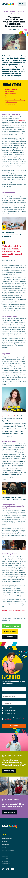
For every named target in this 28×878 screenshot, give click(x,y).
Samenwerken (5, 844)
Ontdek (6, 11)
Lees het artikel (9, 812)
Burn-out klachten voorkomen (12, 497)
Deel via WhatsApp (12, 626)
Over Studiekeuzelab (7, 838)
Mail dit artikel (11, 637)
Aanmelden (17, 799)
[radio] (14, 708)
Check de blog (9, 771)
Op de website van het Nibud (9, 415)
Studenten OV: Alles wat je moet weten (13, 805)
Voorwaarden (5, 856)
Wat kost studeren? (8, 232)
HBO (15, 13)
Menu (23, 4)
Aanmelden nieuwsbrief (8, 850)
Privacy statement (6, 858)
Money (10, 13)
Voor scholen (5, 841)
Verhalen (12, 11)
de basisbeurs (21, 120)
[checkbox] (14, 710)
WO (19, 13)
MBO (9, 755)
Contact (4, 847)
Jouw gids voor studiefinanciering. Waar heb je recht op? (14, 762)
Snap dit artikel (11, 631)
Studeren (19, 11)
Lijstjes (10, 799)
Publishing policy (6, 861)
